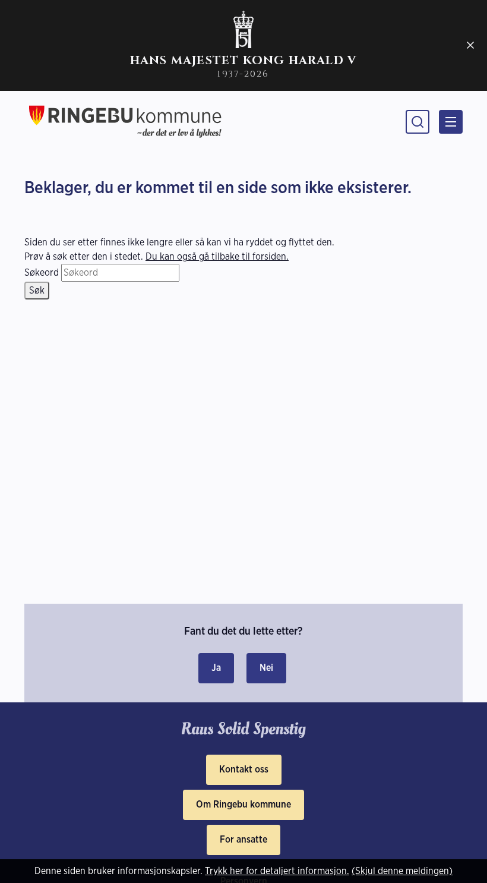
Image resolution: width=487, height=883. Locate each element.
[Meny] (451, 122)
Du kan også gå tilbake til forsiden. (217, 256)
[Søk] (417, 122)
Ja (216, 667)
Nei (266, 667)
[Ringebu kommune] (125, 122)
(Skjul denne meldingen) (402, 871)
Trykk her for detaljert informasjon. (277, 871)
